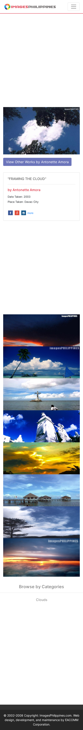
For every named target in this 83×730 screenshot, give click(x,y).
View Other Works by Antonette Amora (37, 162)
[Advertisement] (41, 60)
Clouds (41, 600)
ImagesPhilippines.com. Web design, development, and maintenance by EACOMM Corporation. (42, 720)
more (30, 213)
